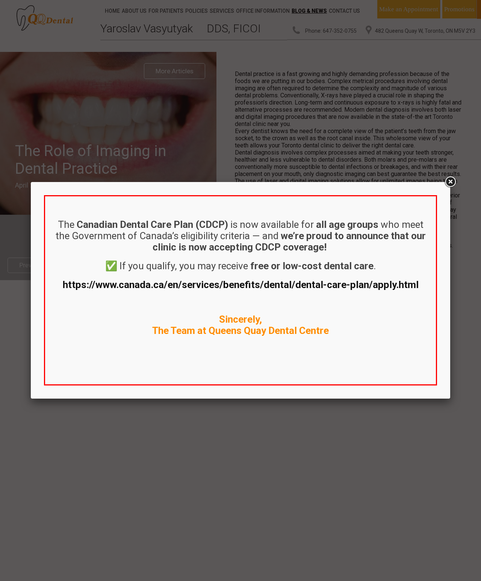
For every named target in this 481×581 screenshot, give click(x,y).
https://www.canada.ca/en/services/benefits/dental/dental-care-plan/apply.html (241, 284)
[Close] (450, 182)
